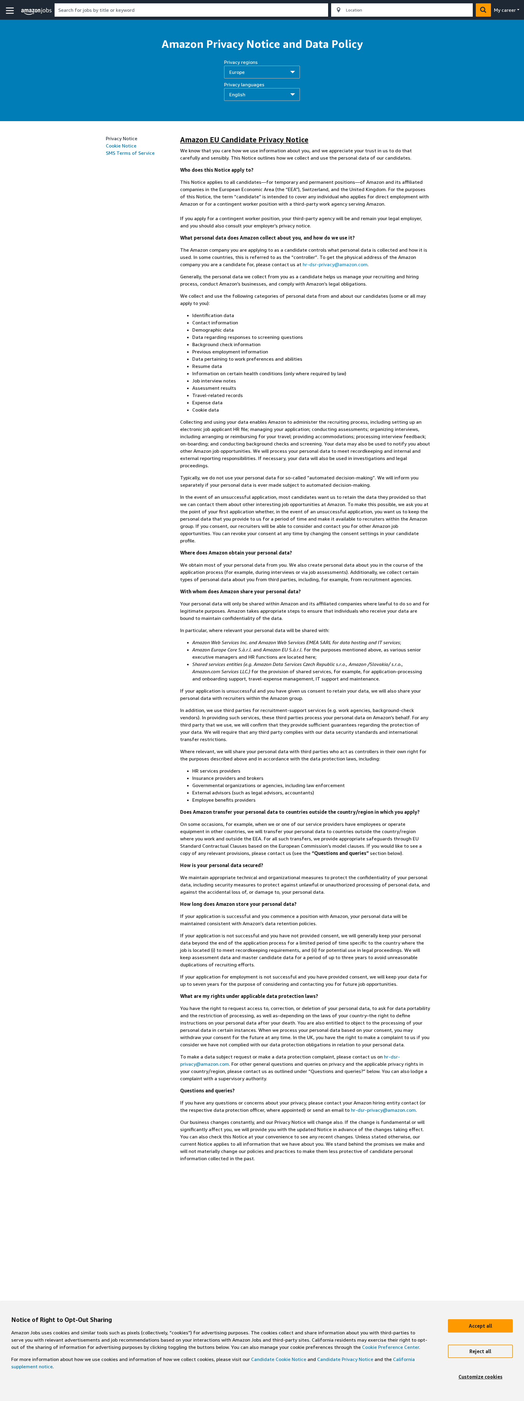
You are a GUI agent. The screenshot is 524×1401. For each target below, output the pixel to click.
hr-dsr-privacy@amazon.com (335, 264)
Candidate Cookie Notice (278, 1359)
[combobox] (191, 10)
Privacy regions (241, 67)
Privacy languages (244, 89)
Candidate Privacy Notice (345, 1359)
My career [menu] (505, 10)
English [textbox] (237, 94)
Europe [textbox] (237, 72)
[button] (11, 11)
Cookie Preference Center (390, 1347)
